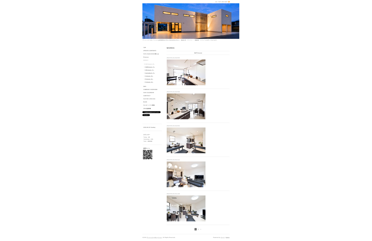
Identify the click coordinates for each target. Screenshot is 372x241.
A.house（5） (149, 76)
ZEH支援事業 (147, 108)
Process (146, 57)
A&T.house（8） (150, 64)
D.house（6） (149, 79)
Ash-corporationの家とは (151, 54)
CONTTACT (146, 95)
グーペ (223, 237)
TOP (144, 47)
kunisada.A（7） (150, 73)
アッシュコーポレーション (154, 237)
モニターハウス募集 (149, 105)
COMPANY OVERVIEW (150, 89)
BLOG (145, 102)
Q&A (144, 86)
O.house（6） (149, 82)
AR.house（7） (149, 70)
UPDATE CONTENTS (149, 50)
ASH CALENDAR (148, 92)
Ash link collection (149, 99)
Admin (228, 237)
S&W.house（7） (150, 67)
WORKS (145, 60)
